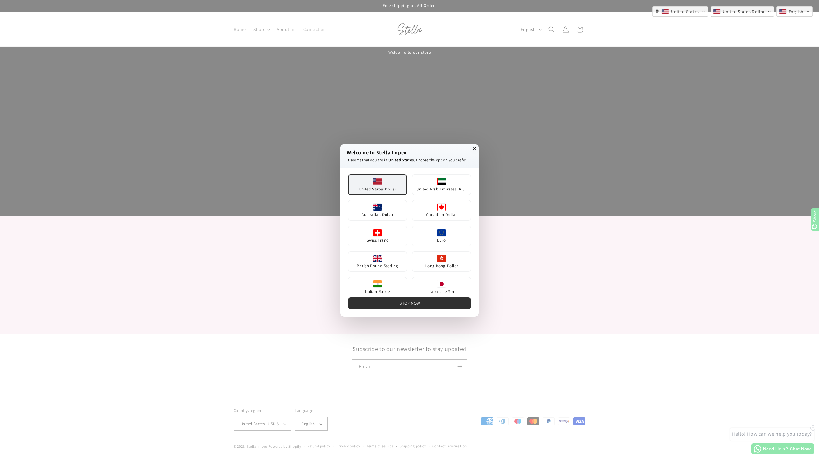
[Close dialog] (474, 148)
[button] (680, 11)
